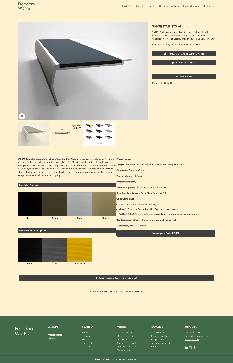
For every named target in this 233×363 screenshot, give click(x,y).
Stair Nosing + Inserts (126, 343)
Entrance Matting (124, 332)
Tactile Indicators (124, 339)
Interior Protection (124, 336)
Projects (86, 336)
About (85, 339)
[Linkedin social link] (167, 83)
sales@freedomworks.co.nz (198, 336)
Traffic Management (126, 346)
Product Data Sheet (185, 62)
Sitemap (155, 346)
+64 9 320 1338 (192, 332)
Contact (86, 346)
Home (85, 332)
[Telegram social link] (171, 83)
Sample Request (159, 339)
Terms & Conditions (160, 336)
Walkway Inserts (124, 350)
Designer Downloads (161, 343)
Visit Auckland (192, 339)
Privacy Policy (157, 332)
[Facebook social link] (159, 83)
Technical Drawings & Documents (185, 53)
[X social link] (161, 83)
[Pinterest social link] (164, 83)
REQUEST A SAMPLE (100, 291)
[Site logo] (27, 6)
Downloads (87, 343)
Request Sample (184, 76)
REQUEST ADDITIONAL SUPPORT (127, 291)
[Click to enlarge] (22, 116)
